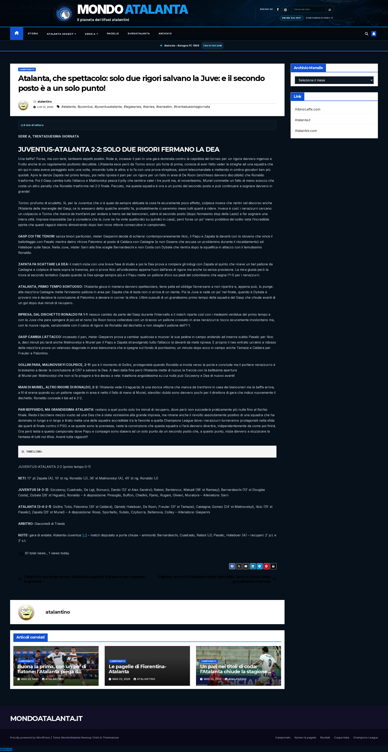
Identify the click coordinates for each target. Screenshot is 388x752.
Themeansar (111, 737)
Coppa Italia (341, 737)
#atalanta (68, 107)
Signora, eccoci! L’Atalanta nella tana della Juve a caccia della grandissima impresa (214, 579)
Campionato (27, 69)
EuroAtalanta (139, 33)
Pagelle (113, 33)
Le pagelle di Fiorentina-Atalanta (137, 669)
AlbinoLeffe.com (308, 109)
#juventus (85, 107)
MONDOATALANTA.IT (46, 718)
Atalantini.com (306, 131)
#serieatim (164, 107)
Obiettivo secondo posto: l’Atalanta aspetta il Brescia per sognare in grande (84, 579)
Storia (33, 33)
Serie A (90, 34)
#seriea (148, 107)
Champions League (365, 737)
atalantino (44, 101)
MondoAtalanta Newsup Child (80, 737)
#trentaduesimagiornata (192, 107)
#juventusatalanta (108, 107)
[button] (366, 34)
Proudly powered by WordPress (30, 737)
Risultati (325, 737)
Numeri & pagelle (305, 737)
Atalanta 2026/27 (60, 34)
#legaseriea (132, 107)
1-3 (84, 535)
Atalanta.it (302, 120)
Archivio (165, 33)
